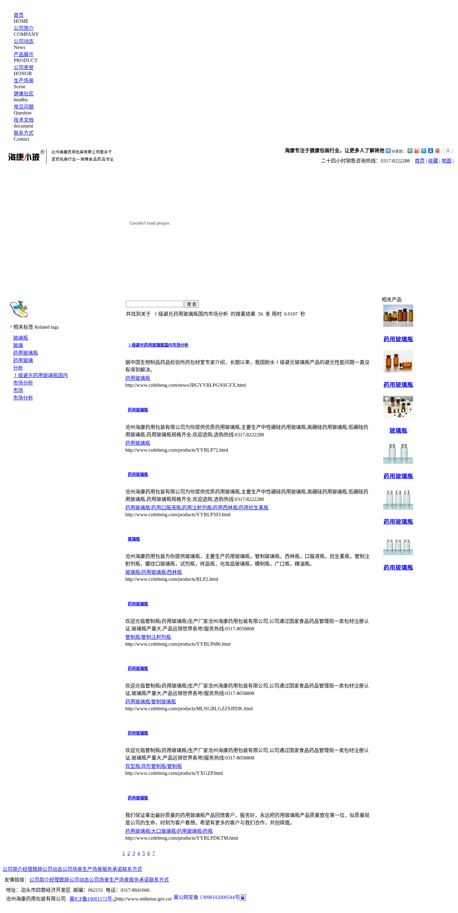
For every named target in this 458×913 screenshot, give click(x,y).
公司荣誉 (24, 67)
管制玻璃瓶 (163, 701)
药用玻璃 (23, 360)
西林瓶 (174, 572)
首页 (19, 15)
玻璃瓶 (20, 338)
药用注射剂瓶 (197, 507)
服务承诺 (112, 869)
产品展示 (24, 54)
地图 (446, 160)
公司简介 (24, 28)
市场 (18, 390)
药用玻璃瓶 (25, 353)
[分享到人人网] (430, 150)
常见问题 (24, 106)
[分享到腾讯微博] (423, 150)
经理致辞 (32, 869)
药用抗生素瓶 (254, 507)
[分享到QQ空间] (409, 150)
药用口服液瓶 (166, 507)
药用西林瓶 (225, 507)
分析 (18, 368)
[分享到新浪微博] (416, 150)
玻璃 (18, 345)
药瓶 (208, 831)
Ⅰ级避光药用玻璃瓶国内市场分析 (158, 345)
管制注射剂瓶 (156, 637)
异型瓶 (132, 766)
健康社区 (24, 93)
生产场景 (24, 80)
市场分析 (23, 398)
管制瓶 (132, 637)
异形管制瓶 (153, 766)
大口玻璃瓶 (163, 831)
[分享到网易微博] (437, 150)
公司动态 (24, 41)
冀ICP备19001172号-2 (92, 898)
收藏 (433, 160)
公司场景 (72, 869)
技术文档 (24, 120)
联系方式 (24, 133)
